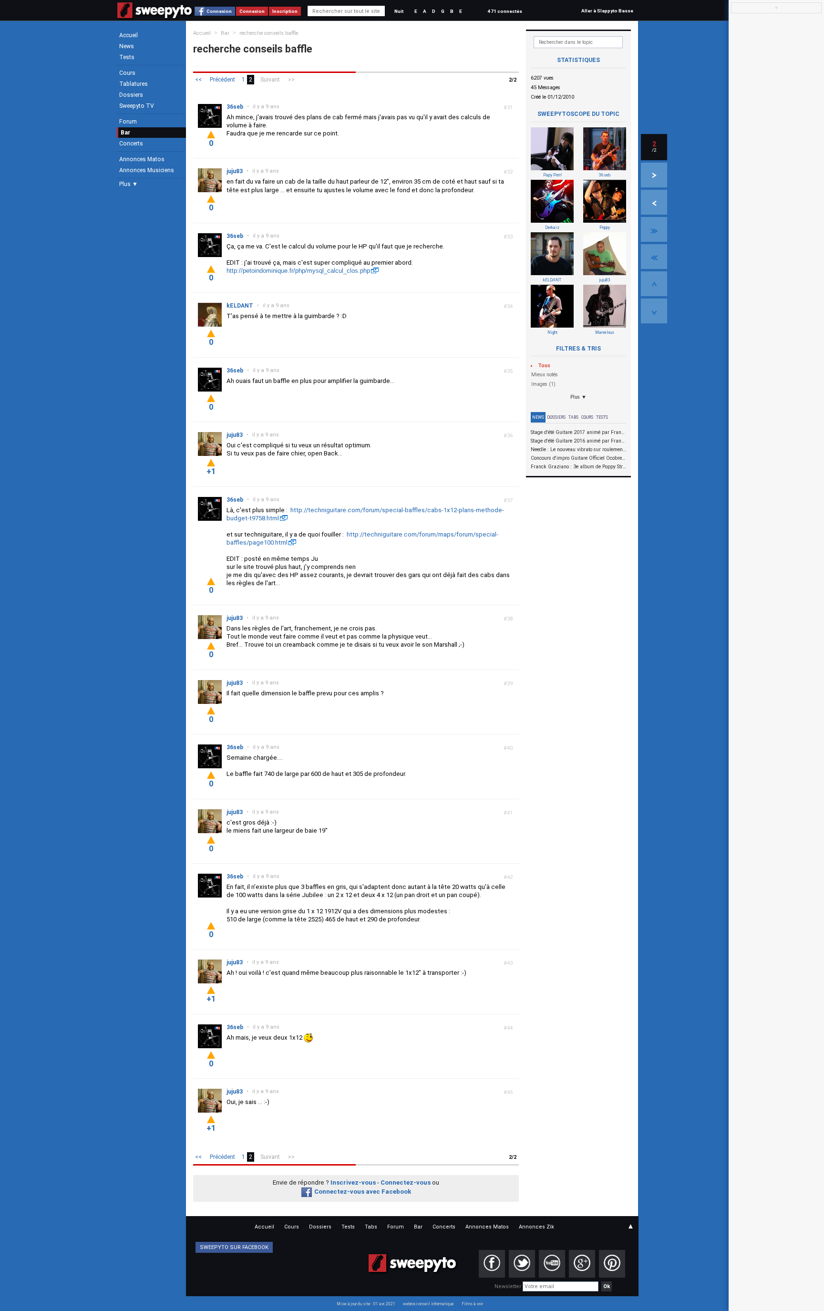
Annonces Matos (142, 159)
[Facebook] (492, 1264)
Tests (126, 57)
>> (291, 79)
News (126, 46)
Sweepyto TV (136, 106)
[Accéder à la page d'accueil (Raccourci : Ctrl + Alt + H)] (155, 15)
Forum (128, 121)
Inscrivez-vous (353, 1182)
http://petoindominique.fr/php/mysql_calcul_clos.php (298, 270)
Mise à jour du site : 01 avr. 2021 (366, 1303)
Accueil (128, 35)
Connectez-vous (406, 1182)
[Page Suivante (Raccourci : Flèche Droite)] (654, 175)
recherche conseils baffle (268, 33)
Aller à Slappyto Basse (607, 10)
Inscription (285, 11)
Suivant (270, 79)
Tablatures (133, 84)
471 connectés (505, 11)
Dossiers (131, 95)
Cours (127, 73)
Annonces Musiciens (146, 170)
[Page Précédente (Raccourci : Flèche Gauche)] (654, 202)
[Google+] (582, 1264)
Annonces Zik (536, 1227)
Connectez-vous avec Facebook (362, 1191)
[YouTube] (552, 1264)
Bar (125, 132)
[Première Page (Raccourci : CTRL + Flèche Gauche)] (654, 256)
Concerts (131, 143)
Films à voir (472, 1303)
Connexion (219, 11)
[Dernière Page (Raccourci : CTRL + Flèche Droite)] (654, 229)
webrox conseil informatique (428, 1303)
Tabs (573, 417)
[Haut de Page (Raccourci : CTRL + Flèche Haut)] (654, 283)
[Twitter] (522, 1264)
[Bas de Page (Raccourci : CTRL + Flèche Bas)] (654, 311)
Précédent (222, 79)
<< (198, 79)
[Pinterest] (612, 1264)
